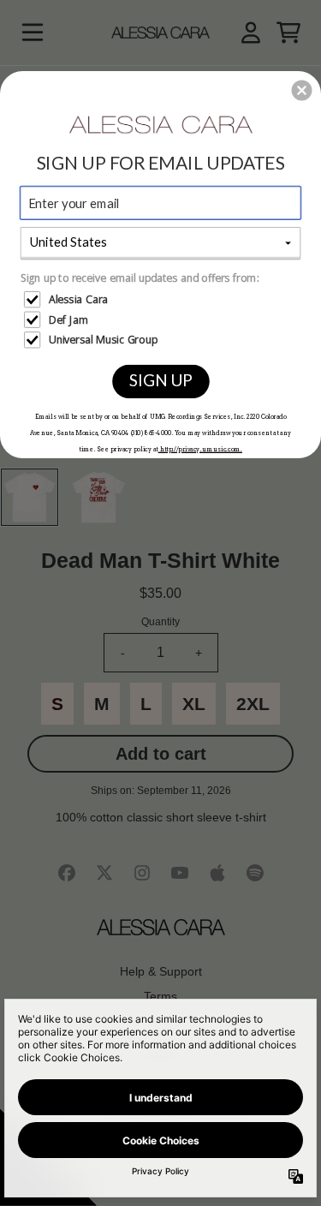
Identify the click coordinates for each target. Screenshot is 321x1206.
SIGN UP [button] (160, 379)
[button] (302, 90)
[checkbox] (162, 299)
